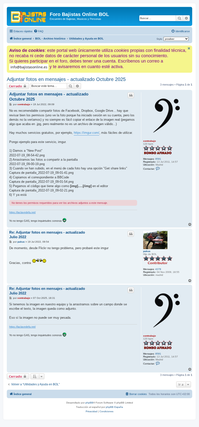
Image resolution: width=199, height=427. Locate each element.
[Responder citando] (131, 95)
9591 (158, 159)
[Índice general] (29, 16)
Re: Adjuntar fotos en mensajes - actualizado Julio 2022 (47, 234)
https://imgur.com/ (86, 132)
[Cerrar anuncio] (189, 48)
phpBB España (114, 407)
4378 (158, 269)
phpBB (89, 402)
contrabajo (149, 141)
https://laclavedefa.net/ (22, 212)
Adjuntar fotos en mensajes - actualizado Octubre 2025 (66, 79)
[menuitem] (38, 31)
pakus (146, 251)
